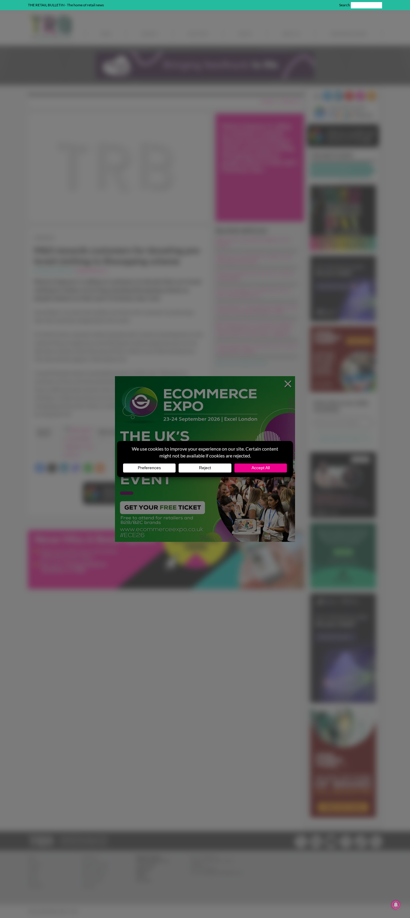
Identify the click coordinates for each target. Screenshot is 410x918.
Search (344, 5)
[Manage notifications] (396, 905)
